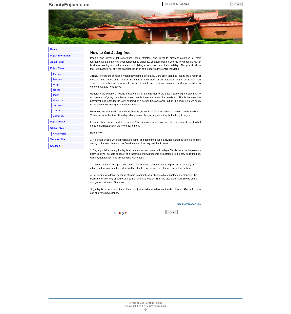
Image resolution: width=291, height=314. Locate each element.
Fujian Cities (57, 68)
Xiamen (56, 110)
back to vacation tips (189, 204)
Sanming (57, 105)
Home (53, 49)
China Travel (57, 128)
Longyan (57, 79)
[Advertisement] (66, 159)
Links (159, 303)
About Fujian (57, 62)
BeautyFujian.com (68, 4)
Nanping (57, 84)
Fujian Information (60, 55)
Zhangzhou (58, 116)
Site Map (55, 146)
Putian (56, 95)
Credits (150, 303)
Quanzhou (58, 100)
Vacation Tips (57, 139)
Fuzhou (57, 74)
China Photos (59, 134)
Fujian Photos (58, 121)
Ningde (56, 90)
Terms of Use (136, 303)
